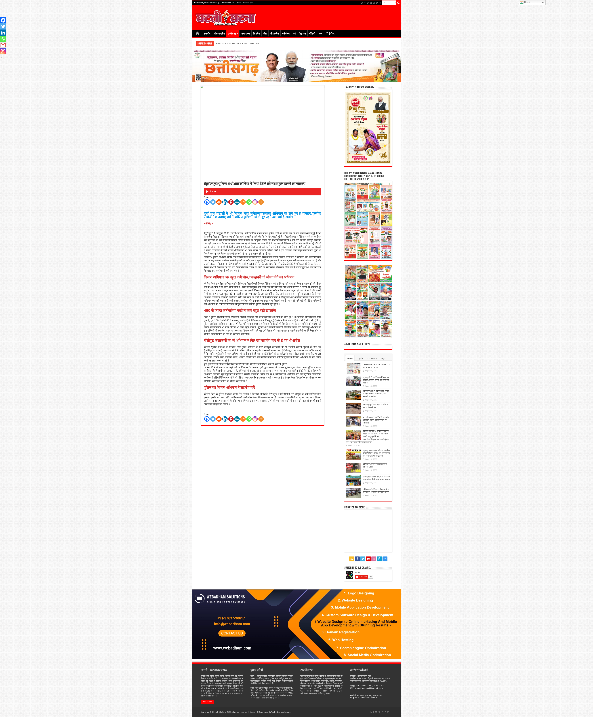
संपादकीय (274, 33)
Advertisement (228, 3)
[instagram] (380, 3)
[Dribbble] (374, 3)
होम (198, 33)
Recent (350, 358)
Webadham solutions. (281, 712)
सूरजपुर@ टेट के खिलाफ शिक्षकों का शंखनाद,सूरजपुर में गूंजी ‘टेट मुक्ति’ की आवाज (376, 380)
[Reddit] (219, 202)
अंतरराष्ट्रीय (219, 33)
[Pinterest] (371, 3)
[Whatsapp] (249, 202)
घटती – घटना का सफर (245, 3)
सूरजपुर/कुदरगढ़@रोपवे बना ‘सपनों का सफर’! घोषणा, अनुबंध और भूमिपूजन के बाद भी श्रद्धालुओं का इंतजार (376, 453)
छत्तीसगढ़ (232, 33)
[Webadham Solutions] (296, 624)
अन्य (320, 33)
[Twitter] (367, 3)
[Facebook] (365, 3)
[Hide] (1, 57)
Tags (383, 358)
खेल (265, 33)
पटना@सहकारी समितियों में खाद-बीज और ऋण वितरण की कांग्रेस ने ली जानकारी (376, 420)
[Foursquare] (377, 3)
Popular (360, 358)
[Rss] (362, 3)
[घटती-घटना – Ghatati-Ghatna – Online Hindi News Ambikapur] (225, 17)
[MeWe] (237, 202)
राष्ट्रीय (207, 33)
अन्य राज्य (245, 33)
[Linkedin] (225, 202)
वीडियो (312, 33)
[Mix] (243, 202)
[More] (261, 202)
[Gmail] (3, 45)
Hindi (527, 2)
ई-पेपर (331, 33)
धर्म (294, 33)
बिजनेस (256, 33)
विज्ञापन (302, 33)
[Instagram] (255, 202)
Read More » (207, 702)
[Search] (398, 2)
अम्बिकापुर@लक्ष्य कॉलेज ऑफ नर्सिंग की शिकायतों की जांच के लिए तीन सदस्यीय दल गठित (246, 43)
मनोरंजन (286, 33)
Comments (372, 358)
